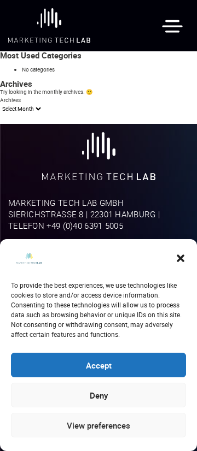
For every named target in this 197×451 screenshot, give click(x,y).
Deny (99, 395)
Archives (10, 100)
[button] (180, 258)
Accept (99, 365)
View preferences (98, 425)
